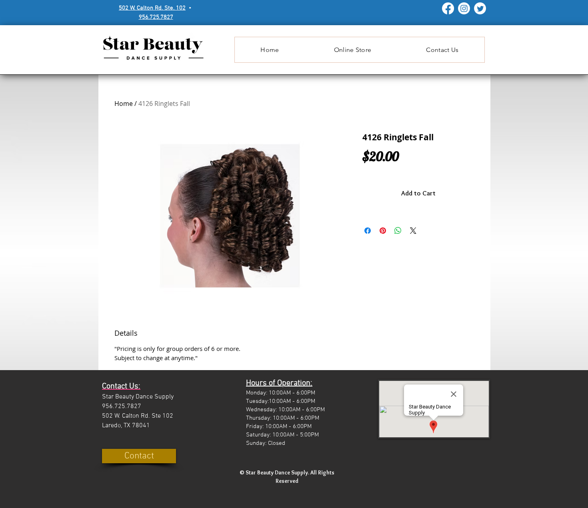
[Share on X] (413, 230)
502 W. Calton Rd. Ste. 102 (152, 8)
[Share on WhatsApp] (398, 230)
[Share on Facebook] (367, 230)
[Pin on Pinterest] (383, 230)
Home (123, 103)
